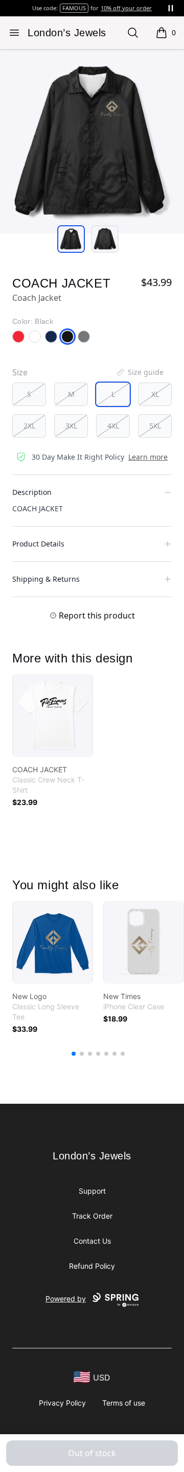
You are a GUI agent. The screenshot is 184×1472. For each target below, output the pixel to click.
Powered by (65, 1298)
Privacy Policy (62, 1402)
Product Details (38, 544)
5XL (155, 426)
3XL (71, 426)
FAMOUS (74, 8)
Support (92, 1190)
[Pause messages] (170, 8)
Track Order (92, 1216)
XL (155, 394)
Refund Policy (92, 1266)
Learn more (148, 457)
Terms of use (123, 1402)
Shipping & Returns (46, 579)
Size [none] (20, 372)
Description (32, 492)
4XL (113, 426)
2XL (29, 426)
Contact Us (92, 1241)
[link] (53, 715)
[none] (140, 372)
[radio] (29, 394)
